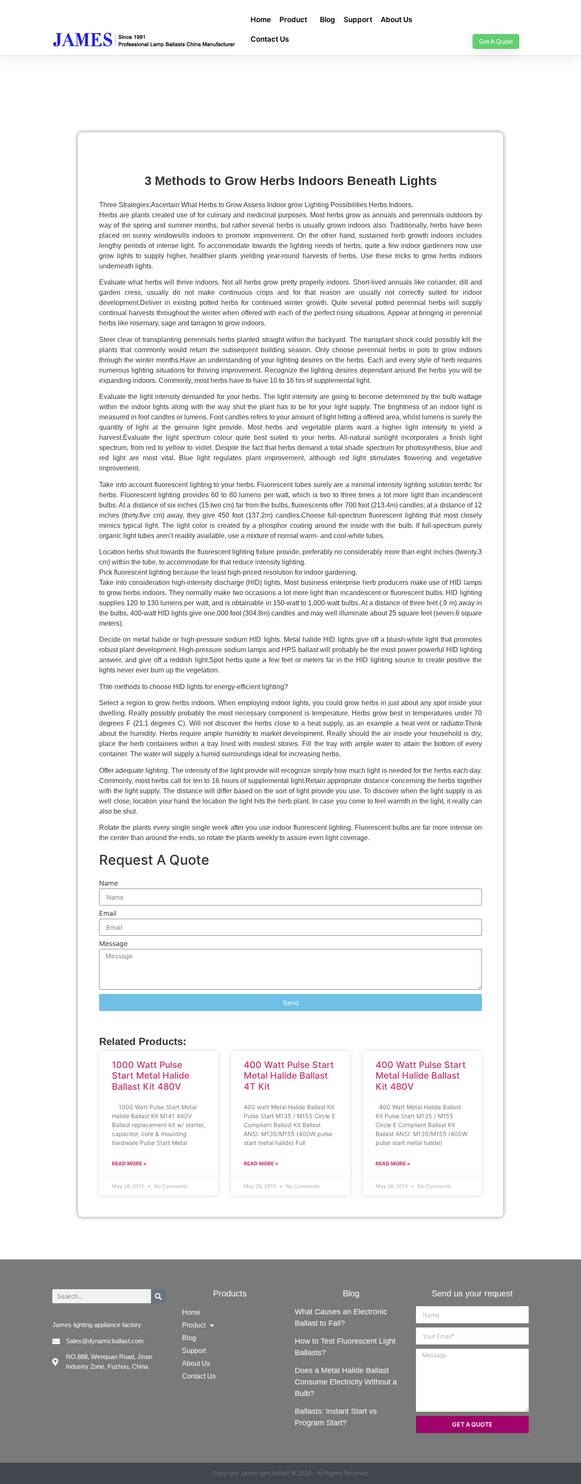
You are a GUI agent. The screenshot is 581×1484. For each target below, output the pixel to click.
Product (293, 19)
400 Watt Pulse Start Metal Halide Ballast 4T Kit (289, 1075)
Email (108, 913)
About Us (396, 19)
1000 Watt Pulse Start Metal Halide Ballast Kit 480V (150, 1075)
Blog (327, 19)
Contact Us (270, 39)
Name (108, 883)
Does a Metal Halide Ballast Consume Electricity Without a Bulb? (346, 1382)
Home (261, 19)
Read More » (129, 1163)
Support (358, 19)
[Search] (158, 1296)
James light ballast (264, 1473)
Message (113, 944)
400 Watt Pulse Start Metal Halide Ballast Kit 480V (421, 1075)
